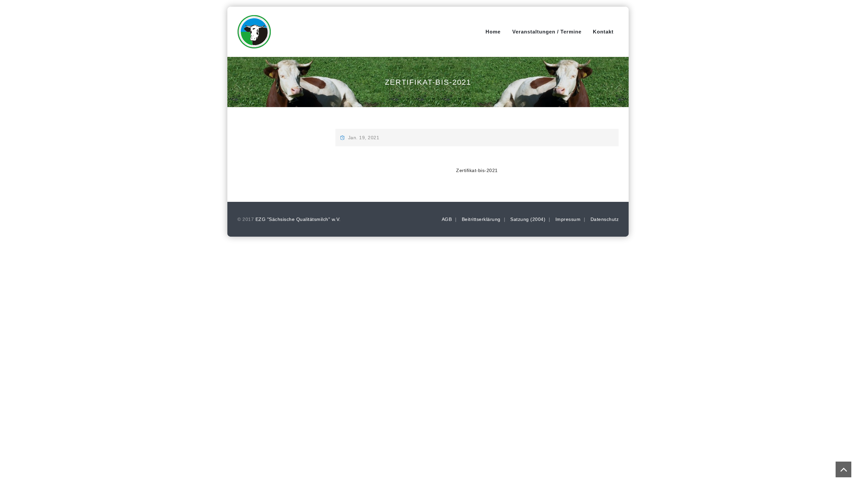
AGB (447, 219)
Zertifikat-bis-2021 (477, 170)
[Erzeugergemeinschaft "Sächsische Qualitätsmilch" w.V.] (254, 32)
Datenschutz (605, 219)
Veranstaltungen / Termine (546, 31)
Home (493, 31)
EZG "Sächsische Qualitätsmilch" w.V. (298, 219)
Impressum (568, 219)
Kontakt (603, 31)
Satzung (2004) (527, 219)
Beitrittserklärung (481, 219)
